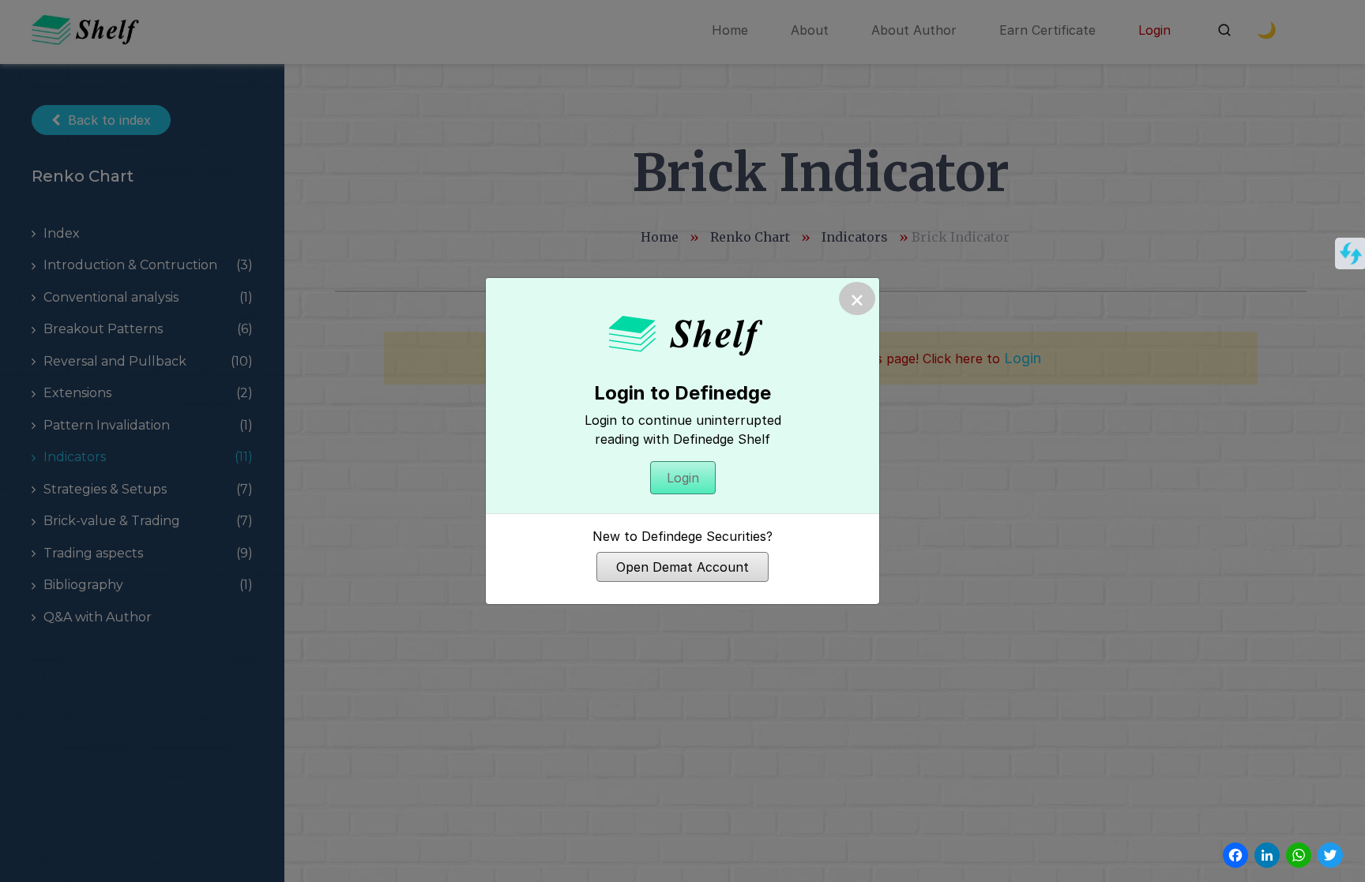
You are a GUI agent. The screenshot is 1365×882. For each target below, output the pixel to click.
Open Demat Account (682, 567)
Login (683, 478)
